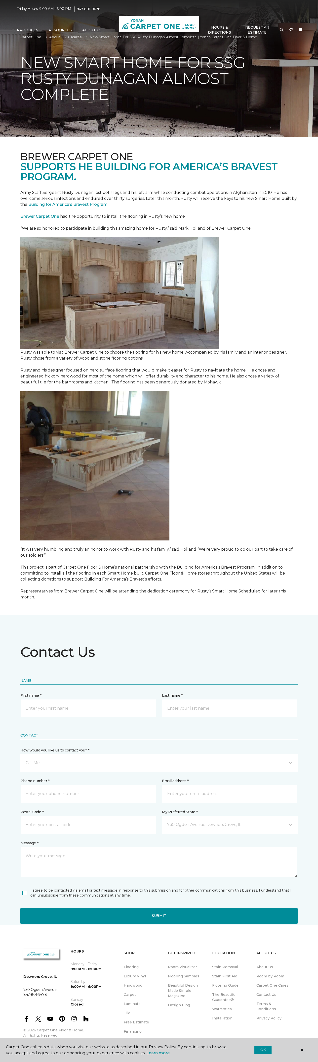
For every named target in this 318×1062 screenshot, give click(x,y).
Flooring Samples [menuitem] (183, 976)
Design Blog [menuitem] (179, 1005)
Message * (29, 843)
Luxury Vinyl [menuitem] (135, 976)
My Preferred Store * (180, 812)
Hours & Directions (219, 30)
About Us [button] (92, 30)
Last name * (172, 695)
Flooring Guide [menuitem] (225, 985)
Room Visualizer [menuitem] (182, 967)
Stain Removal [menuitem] (225, 967)
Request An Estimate (257, 30)
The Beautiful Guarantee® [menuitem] (224, 997)
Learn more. (158, 1053)
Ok (263, 1050)
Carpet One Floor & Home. (60, 1030)
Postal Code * (31, 812)
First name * (30, 695)
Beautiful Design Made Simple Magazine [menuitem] (183, 990)
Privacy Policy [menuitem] (268, 1018)
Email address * (175, 781)
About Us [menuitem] (264, 967)
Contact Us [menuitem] (266, 994)
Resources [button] (60, 30)
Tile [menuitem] (127, 1013)
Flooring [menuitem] (131, 967)
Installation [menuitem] (222, 1018)
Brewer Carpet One (40, 216)
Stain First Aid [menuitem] (224, 976)
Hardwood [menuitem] (133, 985)
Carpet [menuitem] (130, 994)
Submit (159, 915)
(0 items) (300, 30)
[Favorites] (291, 30)
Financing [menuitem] (133, 1031)
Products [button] (27, 30)
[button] (281, 30)
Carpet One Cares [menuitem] (272, 985)
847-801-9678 (88, 9)
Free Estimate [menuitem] (136, 1022)
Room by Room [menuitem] (270, 976)
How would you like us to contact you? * (54, 750)
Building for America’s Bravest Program (68, 204)
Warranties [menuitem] (222, 1009)
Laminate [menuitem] (132, 1004)
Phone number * (34, 781)
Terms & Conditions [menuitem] (266, 1006)
